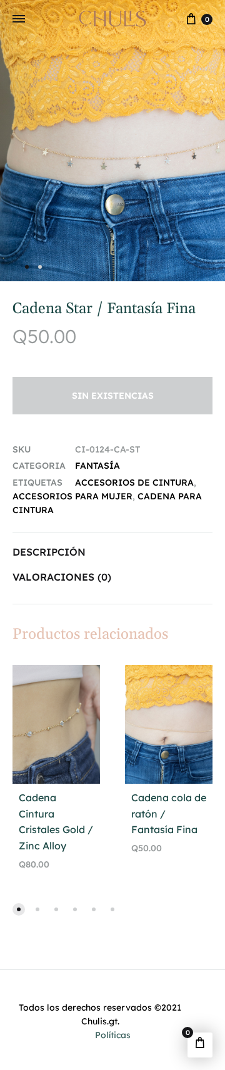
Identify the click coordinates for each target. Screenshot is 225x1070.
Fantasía (97, 465)
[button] (18, 909)
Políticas (113, 1035)
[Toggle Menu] (18, 19)
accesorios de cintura (134, 482)
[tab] (112, 552)
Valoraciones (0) (61, 577)
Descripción (49, 552)
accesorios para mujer (72, 496)
